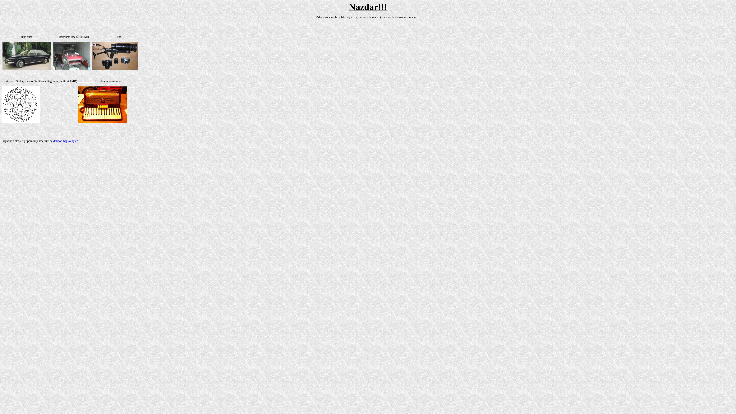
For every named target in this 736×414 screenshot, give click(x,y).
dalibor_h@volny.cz (65, 141)
